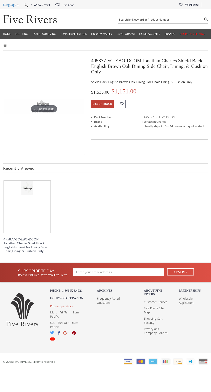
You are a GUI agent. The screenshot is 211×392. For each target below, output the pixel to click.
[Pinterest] (74, 333)
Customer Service (192, 33)
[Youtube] (52, 339)
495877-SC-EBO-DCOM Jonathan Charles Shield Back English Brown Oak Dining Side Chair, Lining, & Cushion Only (25, 245)
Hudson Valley (101, 33)
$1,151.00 (123, 91)
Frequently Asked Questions (108, 301)
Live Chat (68, 5)
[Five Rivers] (30, 19)
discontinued (102, 103)
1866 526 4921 (40, 5)
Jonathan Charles (73, 33)
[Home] (5, 45)
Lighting (21, 33)
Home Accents (149, 33)
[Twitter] (52, 333)
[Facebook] (58, 333)
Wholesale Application (186, 301)
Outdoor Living (44, 33)
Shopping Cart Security (153, 321)
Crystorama (126, 33)
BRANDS (170, 33)
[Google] (66, 333)
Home (7, 33)
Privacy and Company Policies (156, 331)
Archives (104, 290)
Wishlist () (192, 4)
